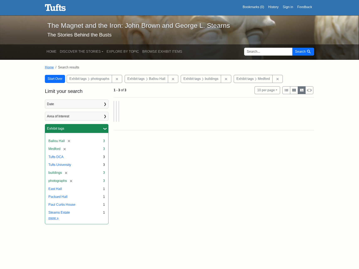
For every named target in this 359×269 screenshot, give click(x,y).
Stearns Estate (59, 212)
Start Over (55, 78)
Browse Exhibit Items (162, 51)
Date (50, 104)
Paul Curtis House (61, 204)
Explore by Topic (123, 51)
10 (266, 90)
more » (53, 218)
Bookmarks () (253, 7)
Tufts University (59, 165)
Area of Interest (58, 116)
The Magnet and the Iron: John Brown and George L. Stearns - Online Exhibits (55, 8)
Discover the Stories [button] (80, 51)
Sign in (288, 7)
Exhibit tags (55, 128)
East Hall (55, 189)
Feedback (304, 7)
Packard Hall (58, 196)
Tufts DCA (56, 157)
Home (52, 51)
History (273, 7)
